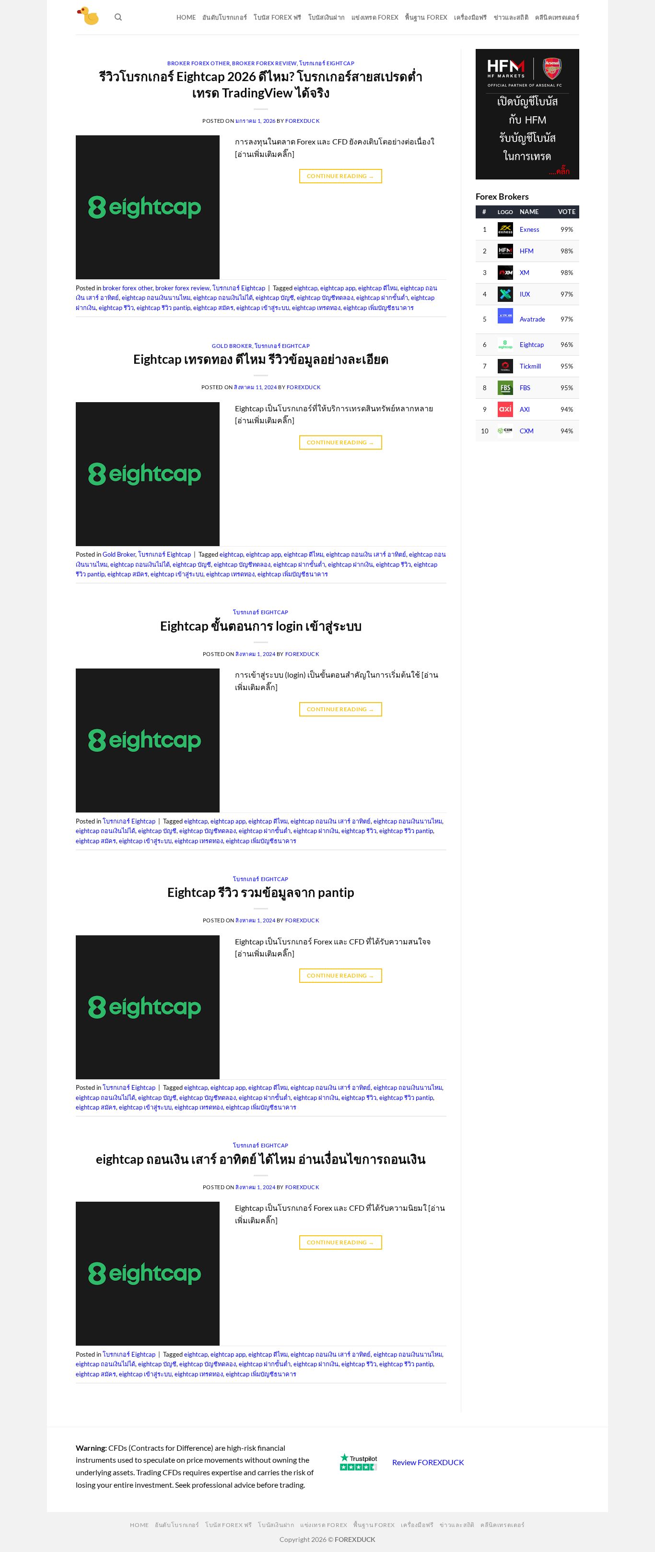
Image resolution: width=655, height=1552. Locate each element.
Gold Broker (232, 346)
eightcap (305, 288)
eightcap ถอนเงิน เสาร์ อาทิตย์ (366, 554)
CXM (527, 431)
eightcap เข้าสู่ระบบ (262, 307)
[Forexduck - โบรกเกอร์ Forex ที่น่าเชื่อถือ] (88, 17)
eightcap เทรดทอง (316, 307)
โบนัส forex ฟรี (277, 17)
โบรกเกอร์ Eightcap (327, 63)
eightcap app (337, 288)
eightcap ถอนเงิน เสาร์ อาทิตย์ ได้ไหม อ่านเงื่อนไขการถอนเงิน (261, 1159)
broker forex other (198, 63)
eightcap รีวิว (116, 307)
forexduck (302, 121)
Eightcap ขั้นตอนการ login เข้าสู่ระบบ (261, 626)
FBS (525, 388)
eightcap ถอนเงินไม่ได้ (223, 297)
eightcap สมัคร (213, 307)
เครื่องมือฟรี (470, 17)
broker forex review (264, 63)
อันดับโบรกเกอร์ (224, 17)
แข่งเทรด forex (374, 17)
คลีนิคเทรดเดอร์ (557, 17)
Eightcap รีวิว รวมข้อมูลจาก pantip (260, 892)
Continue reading (340, 175)
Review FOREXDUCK (428, 1462)
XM (524, 272)
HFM (527, 251)
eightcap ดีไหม (378, 288)
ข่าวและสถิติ (511, 17)
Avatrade (532, 319)
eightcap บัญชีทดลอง (325, 297)
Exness (529, 229)
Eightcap (532, 344)
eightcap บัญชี (275, 297)
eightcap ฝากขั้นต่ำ (382, 297)
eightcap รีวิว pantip (163, 307)
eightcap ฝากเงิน (350, 564)
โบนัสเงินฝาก (326, 17)
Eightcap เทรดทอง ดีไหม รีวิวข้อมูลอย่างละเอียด (261, 359)
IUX (525, 294)
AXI (525, 409)
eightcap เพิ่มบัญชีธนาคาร (378, 307)
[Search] (118, 17)
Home (186, 17)
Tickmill (530, 366)
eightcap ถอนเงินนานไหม (156, 297)
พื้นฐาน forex (426, 17)
